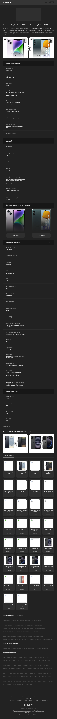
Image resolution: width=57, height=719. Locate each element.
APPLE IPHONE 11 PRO (27, 631)
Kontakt (30, 700)
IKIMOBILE (18, 668)
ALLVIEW (30, 657)
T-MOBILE (17, 679)
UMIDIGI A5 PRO (17, 633)
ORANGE (49, 673)
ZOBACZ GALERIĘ (15, 235)
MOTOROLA (50, 671)
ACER (4, 657)
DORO (49, 660)
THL (36, 679)
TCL (21, 679)
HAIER (35, 665)
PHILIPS (9, 676)
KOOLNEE (10, 671)
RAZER (36, 676)
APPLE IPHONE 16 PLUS (19, 625)
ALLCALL (25, 657)
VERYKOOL (33, 681)
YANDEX (19, 684)
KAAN (41, 668)
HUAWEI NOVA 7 (15, 620)
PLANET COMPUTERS (24, 676)
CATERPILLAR (28, 660)
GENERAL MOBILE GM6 (8, 633)
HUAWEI (13, 668)
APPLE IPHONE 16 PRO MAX (8, 631)
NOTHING (31, 673)
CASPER (22, 660)
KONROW (5, 671)
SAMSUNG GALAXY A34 (8, 625)
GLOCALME (25, 665)
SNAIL (4, 679)
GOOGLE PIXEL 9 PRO (47, 639)
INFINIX (23, 668)
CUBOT (39, 660)
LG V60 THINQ (17, 628)
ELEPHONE (5, 663)
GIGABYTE (14, 665)
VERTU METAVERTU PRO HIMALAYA (24, 636)
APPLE (35, 657)
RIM (39, 676)
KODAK (50, 668)
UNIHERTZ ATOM (29, 625)
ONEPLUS (40, 673)
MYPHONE (5, 673)
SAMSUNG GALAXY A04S (39, 631)
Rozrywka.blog (35, 696)
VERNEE (24, 681)
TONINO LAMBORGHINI (49, 679)
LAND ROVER (17, 671)
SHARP (49, 676)
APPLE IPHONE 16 (27, 623)
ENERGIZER (11, 663)
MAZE (35, 671)
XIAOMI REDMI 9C (6, 620)
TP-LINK (4, 681)
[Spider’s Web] (3, 2)
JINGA (34, 668)
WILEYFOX (9, 684)
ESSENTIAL (17, 663)
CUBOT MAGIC (19, 631)
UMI (14, 681)
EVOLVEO (23, 663)
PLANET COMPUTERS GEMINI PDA (40, 623)
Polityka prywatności (44, 700)
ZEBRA (27, 684)
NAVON (10, 673)
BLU (10, 660)
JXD (38, 668)
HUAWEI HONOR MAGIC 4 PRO (9, 636)
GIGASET (19, 665)
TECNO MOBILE (27, 679)
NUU (35, 673)
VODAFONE (50, 681)
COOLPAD (34, 660)
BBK (48, 657)
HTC (9, 668)
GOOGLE (31, 665)
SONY (12, 679)
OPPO (44, 673)
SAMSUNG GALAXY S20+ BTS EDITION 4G (11, 639)
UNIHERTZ (18, 681)
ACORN (8, 657)
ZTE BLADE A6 (38, 639)
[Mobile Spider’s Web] (7, 2)
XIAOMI (14, 684)
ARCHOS (40, 657)
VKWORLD (44, 681)
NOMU (26, 673)
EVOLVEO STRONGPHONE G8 (28, 639)
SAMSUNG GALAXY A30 (8, 628)
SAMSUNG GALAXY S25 (27, 633)
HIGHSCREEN (46, 665)
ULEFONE (10, 681)
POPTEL (31, 676)
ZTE (31, 684)
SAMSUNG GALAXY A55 (25, 620)
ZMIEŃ (24, 42)
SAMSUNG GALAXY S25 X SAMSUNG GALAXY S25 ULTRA (15, 648)
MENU (52, 2)
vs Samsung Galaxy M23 (38, 25)
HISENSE (5, 668)
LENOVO (28, 671)
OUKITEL (5, 676)
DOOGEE (44, 660)
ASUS (44, 657)
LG (31, 671)
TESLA (32, 679)
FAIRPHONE (29, 663)
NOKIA (21, 673)
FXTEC (47, 663)
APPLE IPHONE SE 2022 (36, 620)
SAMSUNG (44, 676)
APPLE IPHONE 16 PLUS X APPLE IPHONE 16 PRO (38, 648)
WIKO (4, 684)
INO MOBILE (29, 668)
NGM (14, 673)
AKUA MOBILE (14, 657)
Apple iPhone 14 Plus (19, 25)
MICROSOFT (44, 671)
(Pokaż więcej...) (10, 183)
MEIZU (39, 671)
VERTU (28, 681)
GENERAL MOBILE (6, 665)
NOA (18, 673)
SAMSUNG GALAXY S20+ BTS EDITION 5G (42, 633)
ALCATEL (20, 657)
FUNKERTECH (41, 663)
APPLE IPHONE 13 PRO (38, 625)
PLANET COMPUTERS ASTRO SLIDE (37, 628)
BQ (18, 660)
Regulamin (36, 700)
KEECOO (46, 668)
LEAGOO (23, 671)
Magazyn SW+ (13, 696)
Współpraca (19, 700)
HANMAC (40, 665)
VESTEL (39, 681)
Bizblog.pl (28, 696)
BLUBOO (14, 660)
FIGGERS (35, 663)
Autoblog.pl (20, 696)
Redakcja (25, 700)
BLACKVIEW (5, 660)
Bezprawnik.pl (44, 696)
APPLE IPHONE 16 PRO (38, 636)
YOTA (23, 684)
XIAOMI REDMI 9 (25, 628)
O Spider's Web (12, 700)
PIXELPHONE (15, 676)
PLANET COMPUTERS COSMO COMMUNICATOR (13, 623)
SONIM (8, 679)
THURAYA (41, 679)
